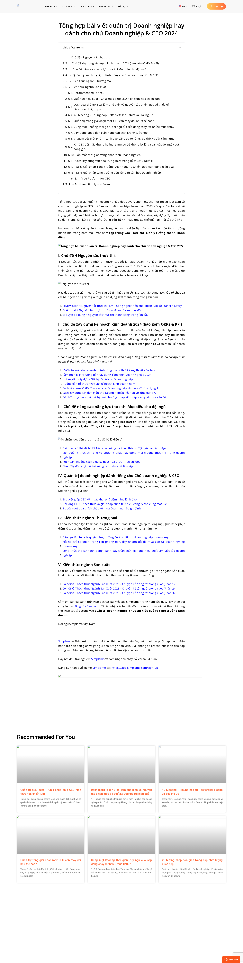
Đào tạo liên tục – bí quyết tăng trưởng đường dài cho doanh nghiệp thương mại (115, 537)
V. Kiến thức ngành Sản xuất (87, 87)
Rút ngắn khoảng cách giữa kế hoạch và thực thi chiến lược (101, 462)
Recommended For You (89, 93)
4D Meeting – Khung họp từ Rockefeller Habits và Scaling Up (113, 115)
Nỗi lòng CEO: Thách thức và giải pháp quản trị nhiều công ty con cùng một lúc (114, 504)
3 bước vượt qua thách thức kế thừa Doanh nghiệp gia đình (101, 508)
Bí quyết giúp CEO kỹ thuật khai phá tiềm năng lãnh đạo (99, 499)
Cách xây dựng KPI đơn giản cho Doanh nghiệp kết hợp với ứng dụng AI (109, 393)
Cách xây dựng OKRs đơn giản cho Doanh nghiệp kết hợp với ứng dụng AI (110, 388)
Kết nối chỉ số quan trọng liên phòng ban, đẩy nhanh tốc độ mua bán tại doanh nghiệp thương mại (123, 544)
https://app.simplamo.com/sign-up (134, 668)
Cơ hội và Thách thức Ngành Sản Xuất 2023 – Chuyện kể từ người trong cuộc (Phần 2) (118, 588)
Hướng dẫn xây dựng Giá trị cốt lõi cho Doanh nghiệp (97, 379)
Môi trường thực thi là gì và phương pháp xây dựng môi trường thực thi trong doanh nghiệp (123, 455)
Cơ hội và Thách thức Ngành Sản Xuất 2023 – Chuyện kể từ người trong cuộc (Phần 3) (118, 593)
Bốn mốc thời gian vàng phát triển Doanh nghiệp (108, 155)
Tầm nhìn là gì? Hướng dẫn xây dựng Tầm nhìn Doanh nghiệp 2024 (106, 375)
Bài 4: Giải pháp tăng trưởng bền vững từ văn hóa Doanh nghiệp (118, 172)
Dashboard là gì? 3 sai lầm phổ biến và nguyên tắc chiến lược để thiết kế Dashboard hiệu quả (121, 107)
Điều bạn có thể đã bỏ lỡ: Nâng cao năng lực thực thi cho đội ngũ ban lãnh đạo (114, 448)
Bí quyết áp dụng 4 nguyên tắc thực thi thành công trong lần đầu (105, 315)
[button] (180, 47)
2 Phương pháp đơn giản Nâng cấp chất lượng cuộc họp (111, 133)
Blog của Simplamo (87, 606)
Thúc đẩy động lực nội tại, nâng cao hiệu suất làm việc (98, 466)
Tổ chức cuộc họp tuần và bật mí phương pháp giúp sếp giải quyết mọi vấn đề (114, 397)
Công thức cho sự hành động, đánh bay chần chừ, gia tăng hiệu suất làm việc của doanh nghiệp (123, 553)
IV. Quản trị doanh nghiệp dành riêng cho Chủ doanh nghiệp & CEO (113, 75)
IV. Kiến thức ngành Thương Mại (90, 81)
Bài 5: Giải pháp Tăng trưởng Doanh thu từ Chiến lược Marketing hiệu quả (124, 167)
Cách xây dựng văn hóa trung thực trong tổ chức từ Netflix (114, 161)
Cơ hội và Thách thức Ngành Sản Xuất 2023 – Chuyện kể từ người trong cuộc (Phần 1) (118, 584)
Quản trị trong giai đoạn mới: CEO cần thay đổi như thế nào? (114, 121)
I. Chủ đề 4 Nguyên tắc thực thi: (89, 57)
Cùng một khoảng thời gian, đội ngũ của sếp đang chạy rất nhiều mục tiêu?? (124, 127)
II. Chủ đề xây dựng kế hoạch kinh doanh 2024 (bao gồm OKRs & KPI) (114, 63)
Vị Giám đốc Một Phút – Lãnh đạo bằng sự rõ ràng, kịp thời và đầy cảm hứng (124, 138)
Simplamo (65, 641)
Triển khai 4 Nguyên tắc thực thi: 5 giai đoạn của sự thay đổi (101, 310)
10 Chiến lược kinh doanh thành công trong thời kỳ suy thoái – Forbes (108, 370)
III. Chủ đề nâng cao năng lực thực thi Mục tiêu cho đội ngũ (107, 69)
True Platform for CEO (95, 178)
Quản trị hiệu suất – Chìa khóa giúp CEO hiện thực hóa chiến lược (117, 99)
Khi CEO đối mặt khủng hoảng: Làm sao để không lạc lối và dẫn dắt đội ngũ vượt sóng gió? (126, 147)
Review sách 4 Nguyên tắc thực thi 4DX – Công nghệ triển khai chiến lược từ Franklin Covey (122, 306)
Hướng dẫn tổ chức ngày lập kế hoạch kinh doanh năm (98, 384)
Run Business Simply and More (89, 184)
